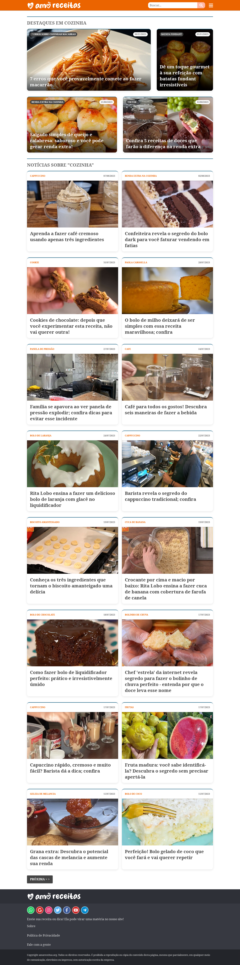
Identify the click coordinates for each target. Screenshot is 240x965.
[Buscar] (201, 5)
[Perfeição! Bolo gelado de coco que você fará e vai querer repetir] (167, 822)
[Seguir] (48, 910)
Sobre (31, 926)
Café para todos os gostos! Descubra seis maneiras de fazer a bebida (166, 410)
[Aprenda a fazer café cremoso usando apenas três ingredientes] (72, 204)
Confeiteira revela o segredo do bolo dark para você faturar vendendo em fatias (167, 239)
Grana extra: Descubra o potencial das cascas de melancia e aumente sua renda (69, 857)
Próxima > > (40, 879)
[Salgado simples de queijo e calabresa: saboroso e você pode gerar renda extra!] (72, 125)
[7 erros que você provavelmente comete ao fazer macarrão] (89, 60)
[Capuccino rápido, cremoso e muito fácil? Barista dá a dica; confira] (72, 735)
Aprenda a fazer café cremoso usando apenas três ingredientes (67, 236)
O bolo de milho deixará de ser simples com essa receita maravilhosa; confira (160, 326)
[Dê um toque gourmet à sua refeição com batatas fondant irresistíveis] (185, 60)
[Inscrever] (76, 910)
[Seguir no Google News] (40, 910)
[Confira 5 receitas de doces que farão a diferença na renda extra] (168, 125)
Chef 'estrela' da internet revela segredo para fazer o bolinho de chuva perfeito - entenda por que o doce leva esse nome (164, 681)
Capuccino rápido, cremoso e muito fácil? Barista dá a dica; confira (70, 768)
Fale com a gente (39, 945)
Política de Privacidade (43, 935)
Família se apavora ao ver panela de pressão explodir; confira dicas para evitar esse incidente (71, 413)
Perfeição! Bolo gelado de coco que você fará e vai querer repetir (164, 854)
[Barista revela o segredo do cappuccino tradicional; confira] (167, 463)
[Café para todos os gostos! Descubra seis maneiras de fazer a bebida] (167, 377)
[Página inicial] (73, 5)
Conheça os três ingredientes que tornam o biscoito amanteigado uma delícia (71, 586)
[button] (211, 5)
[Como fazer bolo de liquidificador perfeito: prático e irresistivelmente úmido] (72, 642)
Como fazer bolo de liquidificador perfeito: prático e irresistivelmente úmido (71, 678)
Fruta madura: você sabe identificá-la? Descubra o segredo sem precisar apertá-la (166, 771)
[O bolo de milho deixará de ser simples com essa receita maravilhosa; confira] (167, 290)
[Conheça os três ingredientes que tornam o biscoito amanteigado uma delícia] (72, 550)
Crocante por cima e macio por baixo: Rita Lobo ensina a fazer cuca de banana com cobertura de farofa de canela (166, 589)
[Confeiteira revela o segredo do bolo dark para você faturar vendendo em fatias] (167, 204)
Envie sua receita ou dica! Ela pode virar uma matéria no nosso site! (75, 919)
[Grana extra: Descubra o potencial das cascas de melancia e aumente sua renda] (72, 822)
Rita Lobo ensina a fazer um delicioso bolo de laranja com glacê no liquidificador (72, 499)
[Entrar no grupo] (30, 910)
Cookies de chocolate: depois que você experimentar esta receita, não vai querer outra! (71, 326)
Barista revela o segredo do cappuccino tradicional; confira (160, 496)
